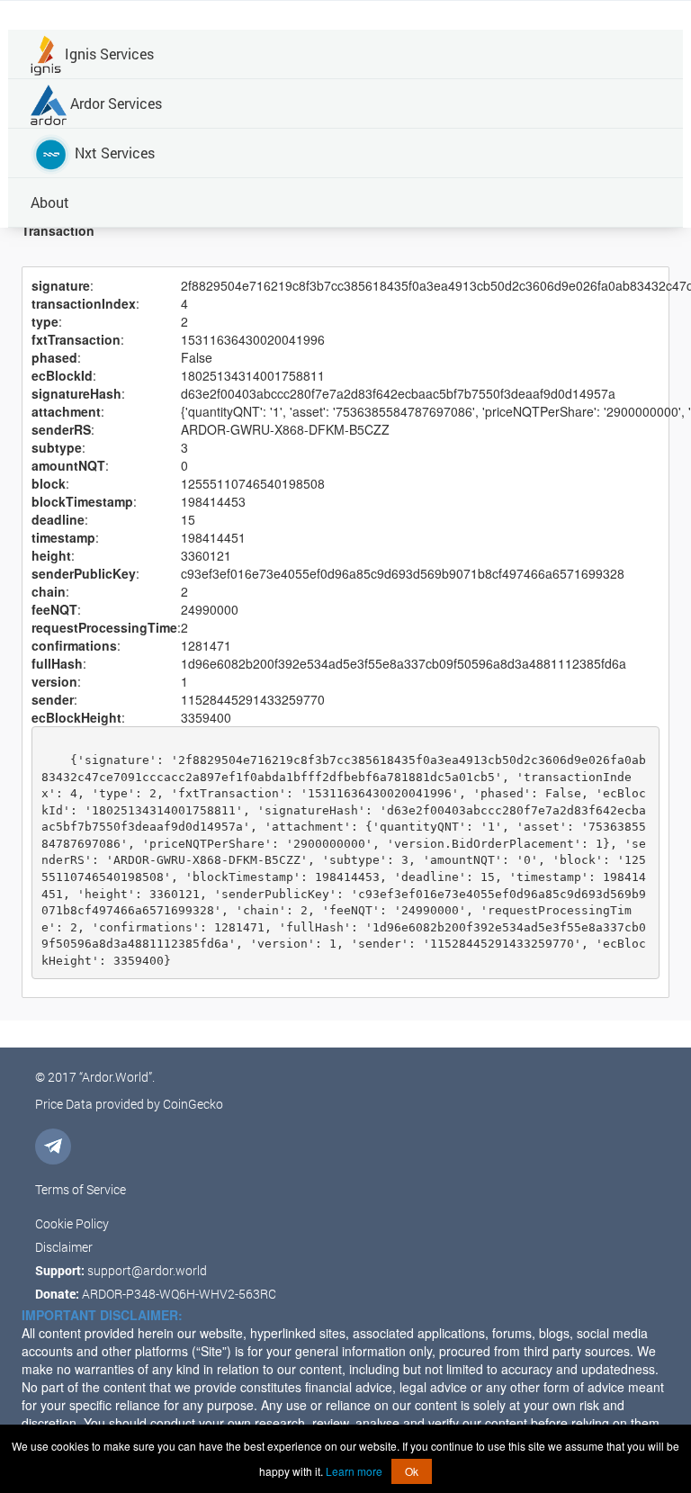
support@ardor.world (147, 1270)
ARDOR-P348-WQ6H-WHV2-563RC (179, 1293)
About (50, 202)
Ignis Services (107, 53)
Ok (411, 1471)
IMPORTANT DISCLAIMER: (102, 1315)
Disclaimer (64, 1246)
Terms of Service (80, 1189)
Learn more (354, 1471)
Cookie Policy (72, 1223)
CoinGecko (193, 1103)
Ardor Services (114, 103)
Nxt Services (113, 152)
